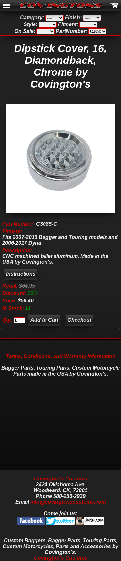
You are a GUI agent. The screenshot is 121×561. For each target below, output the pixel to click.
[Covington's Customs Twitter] (61, 523)
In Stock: (13, 308)
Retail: (10, 286)
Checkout (79, 320)
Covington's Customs (60, 478)
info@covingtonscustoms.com (68, 502)
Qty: (7, 320)
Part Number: (18, 224)
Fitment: (12, 231)
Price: (9, 300)
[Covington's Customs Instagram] (90, 523)
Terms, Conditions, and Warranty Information (61, 356)
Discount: (14, 293)
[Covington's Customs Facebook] (31, 523)
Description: (17, 250)
